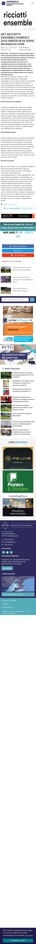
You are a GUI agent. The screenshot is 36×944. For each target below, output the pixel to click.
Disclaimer (5, 604)
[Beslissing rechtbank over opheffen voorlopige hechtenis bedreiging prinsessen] (6, 399)
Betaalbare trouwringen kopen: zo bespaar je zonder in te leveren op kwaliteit (23, 383)
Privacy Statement (7, 607)
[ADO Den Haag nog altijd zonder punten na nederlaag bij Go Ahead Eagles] (6, 424)
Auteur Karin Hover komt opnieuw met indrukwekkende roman (22, 279)
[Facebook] (4, 552)
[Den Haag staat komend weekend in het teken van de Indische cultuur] (6, 408)
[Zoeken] (32, 299)
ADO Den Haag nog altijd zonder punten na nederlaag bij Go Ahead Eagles (23, 424)
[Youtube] (7, 552)
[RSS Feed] (11, 552)
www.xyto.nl (8, 544)
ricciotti (10, 204)
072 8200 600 (9, 539)
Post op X (19, 251)
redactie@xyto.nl (9, 542)
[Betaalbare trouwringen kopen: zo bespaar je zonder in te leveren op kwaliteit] (6, 383)
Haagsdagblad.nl (12, 2)
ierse (15, 204)
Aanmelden (7, 568)
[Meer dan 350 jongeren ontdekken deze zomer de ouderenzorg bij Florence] (6, 432)
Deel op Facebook (19, 246)
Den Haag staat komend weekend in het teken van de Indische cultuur (22, 407)
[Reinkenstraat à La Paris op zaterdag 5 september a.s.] (6, 391)
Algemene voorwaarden (9, 600)
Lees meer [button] (29, 935)
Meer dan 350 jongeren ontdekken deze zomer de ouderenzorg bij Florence (21, 432)
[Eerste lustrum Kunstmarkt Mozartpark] (6, 416)
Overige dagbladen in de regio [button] (12, 594)
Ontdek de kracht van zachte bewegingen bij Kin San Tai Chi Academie (23, 375)
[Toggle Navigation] (32, 3)
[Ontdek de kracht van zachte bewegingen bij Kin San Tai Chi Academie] (6, 375)
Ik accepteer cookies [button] (18, 940)
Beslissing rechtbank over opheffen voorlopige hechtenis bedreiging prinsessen (23, 399)
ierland (5, 204)
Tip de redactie (19, 255)
